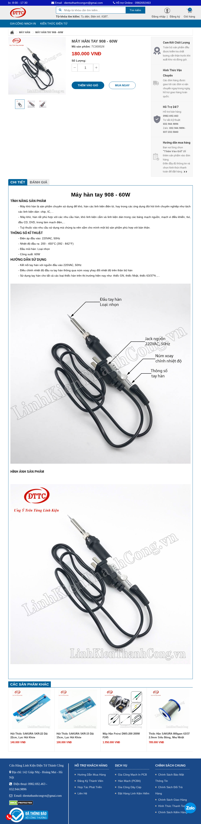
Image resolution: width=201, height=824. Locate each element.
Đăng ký (175, 16)
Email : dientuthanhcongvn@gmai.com (55, 2)
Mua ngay (122, 85)
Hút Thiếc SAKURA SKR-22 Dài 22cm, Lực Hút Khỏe (29, 735)
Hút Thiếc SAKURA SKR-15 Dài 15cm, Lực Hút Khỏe (75, 735)
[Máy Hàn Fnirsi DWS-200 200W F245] (123, 708)
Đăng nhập (158, 16)
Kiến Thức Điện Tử (54, 23)
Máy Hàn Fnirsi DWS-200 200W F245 (121, 735)
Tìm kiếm (135, 10)
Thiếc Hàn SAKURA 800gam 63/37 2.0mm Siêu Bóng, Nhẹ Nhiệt (169, 735)
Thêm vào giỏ (88, 85)
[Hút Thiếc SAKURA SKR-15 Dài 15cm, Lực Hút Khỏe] (77, 708)
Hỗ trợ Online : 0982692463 (110, 2)
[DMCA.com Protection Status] (21, 802)
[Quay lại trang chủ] (12, 32)
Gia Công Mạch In (23, 23)
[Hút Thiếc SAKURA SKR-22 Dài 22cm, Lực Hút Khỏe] (31, 708)
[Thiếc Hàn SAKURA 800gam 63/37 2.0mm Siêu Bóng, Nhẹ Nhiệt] (169, 708)
